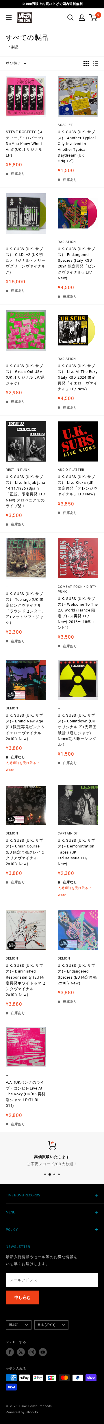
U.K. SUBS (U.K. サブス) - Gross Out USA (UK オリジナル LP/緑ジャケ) (25, 374)
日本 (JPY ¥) (46, 1325)
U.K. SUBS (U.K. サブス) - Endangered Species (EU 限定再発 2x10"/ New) (77, 974)
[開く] (70, 17)
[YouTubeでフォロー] (43, 1352)
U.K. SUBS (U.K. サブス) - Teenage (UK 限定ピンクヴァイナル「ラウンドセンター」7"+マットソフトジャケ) (26, 608)
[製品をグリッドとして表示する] (86, 63)
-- (7, 125)
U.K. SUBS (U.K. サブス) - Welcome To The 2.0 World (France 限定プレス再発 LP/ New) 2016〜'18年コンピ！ (78, 613)
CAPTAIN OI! (68, 833)
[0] (93, 17)
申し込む (22, 1297)
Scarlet (65, 125)
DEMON (12, 708)
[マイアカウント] (82, 17)
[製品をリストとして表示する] (95, 63)
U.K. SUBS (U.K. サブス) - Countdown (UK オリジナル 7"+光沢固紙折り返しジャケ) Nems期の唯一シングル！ (77, 730)
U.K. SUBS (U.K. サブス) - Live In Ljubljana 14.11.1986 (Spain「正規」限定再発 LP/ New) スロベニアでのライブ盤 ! (25, 491)
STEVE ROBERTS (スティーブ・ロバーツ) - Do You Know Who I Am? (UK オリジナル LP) (26, 143)
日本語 (13, 1325)
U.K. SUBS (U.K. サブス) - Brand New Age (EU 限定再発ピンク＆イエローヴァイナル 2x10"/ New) (25, 727)
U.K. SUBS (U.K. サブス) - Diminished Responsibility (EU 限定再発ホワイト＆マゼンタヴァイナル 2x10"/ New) (26, 980)
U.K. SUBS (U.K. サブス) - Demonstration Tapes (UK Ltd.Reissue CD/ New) (76, 852)
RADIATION (67, 242)
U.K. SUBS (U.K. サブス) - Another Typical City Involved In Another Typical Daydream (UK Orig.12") (77, 146)
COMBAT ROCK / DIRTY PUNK (77, 589)
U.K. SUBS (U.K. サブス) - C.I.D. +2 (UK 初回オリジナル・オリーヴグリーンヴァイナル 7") (26, 260)
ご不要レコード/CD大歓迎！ (52, 1164)
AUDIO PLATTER (71, 470)
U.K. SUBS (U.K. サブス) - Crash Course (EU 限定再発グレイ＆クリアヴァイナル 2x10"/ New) (25, 852)
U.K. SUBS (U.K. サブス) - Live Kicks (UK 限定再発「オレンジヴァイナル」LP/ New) (78, 485)
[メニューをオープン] (9, 17)
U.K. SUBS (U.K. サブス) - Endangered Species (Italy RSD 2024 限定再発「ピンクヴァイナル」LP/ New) (77, 263)
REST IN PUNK (18, 470)
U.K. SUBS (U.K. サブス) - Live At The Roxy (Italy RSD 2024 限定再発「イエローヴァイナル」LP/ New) (78, 377)
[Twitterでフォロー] (21, 1352)
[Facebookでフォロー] (10, 1352)
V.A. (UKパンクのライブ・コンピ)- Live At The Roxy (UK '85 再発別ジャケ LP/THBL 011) (26, 1094)
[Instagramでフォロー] (32, 1352)
